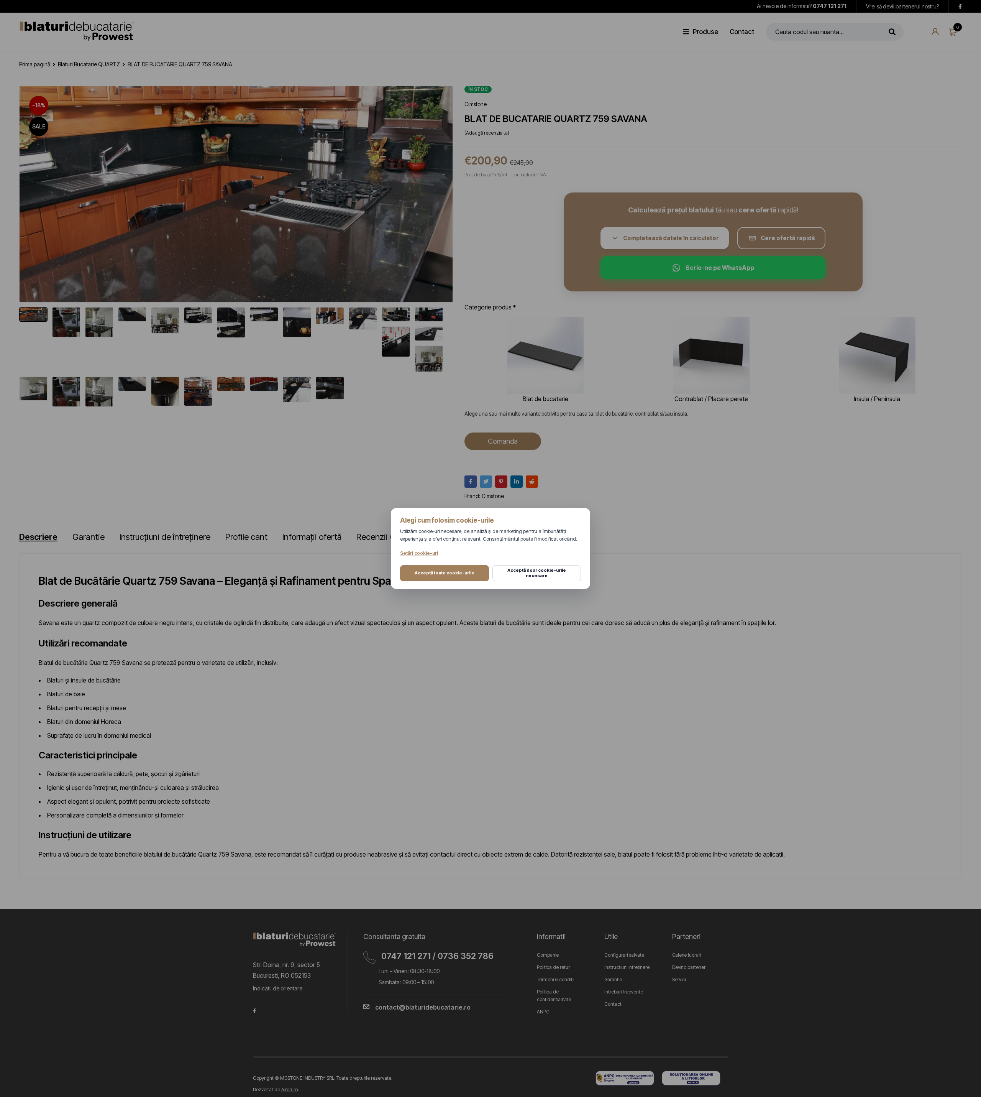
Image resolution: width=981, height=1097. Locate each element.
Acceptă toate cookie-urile (444, 573)
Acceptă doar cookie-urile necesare (536, 572)
